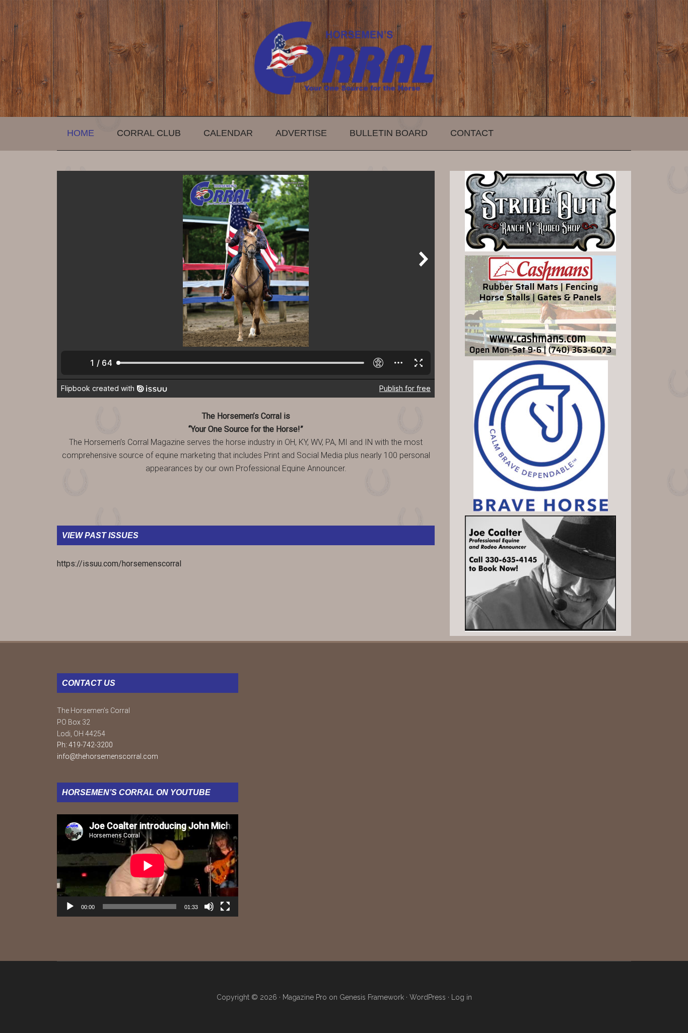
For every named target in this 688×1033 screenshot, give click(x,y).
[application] (147, 865)
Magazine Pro (305, 997)
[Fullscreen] (225, 906)
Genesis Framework (371, 997)
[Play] (70, 906)
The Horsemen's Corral (344, 58)
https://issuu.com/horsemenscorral (119, 563)
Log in (461, 997)
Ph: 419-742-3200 (85, 745)
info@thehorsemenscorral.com (107, 756)
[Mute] (209, 906)
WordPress (427, 997)
